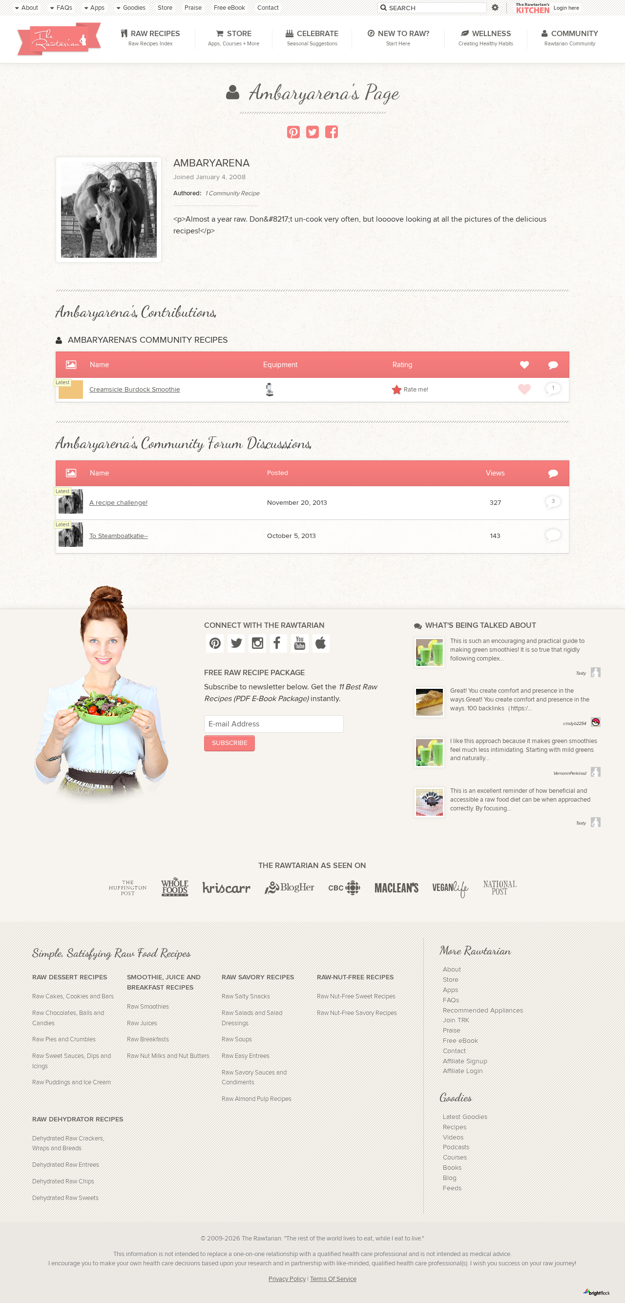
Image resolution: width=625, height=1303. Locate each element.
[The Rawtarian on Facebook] (278, 643)
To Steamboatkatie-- (118, 536)
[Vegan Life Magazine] (451, 888)
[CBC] (344, 888)
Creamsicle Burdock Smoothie (134, 389)
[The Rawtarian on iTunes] (321, 643)
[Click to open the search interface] (494, 7)
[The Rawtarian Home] (59, 39)
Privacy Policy (287, 1279)
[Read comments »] (553, 534)
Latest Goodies (465, 1117)
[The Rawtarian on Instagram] (257, 643)
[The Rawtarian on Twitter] (236, 643)
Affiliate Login (463, 1071)
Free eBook (460, 1041)
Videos (453, 1137)
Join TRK (456, 1020)
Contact (454, 1051)
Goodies (455, 1097)
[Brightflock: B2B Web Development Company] (596, 1292)
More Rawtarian (475, 950)
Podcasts (456, 1147)
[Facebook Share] (331, 131)
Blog (450, 1178)
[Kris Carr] (226, 888)
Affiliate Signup (465, 1061)
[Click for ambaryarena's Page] (71, 512)
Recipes (454, 1127)
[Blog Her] (289, 888)
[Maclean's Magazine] (396, 888)
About (452, 969)
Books (452, 1168)
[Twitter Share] (312, 131)
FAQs (451, 1000)
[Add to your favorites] (524, 389)
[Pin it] (293, 131)
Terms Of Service (333, 1279)
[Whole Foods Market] (174, 888)
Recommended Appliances (483, 1010)
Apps (450, 990)
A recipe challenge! (118, 503)
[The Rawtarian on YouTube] (299, 643)
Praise (451, 1030)
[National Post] (499, 888)
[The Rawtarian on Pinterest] (214, 643)
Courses (455, 1157)
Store (450, 980)
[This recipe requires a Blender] (270, 389)
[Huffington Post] (127, 888)
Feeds (452, 1188)
